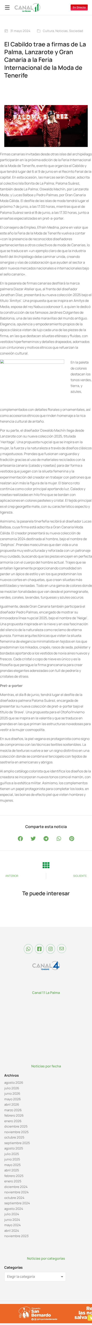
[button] (20, 839)
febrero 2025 (14, 1176)
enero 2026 (12, 1121)
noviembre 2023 (16, 1236)
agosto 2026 (13, 1082)
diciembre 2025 (16, 1126)
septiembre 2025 (17, 1143)
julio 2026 (11, 1088)
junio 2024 (12, 1219)
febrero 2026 (14, 1115)
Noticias (61, 31)
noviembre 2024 (16, 1192)
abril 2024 (11, 1230)
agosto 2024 (13, 1208)
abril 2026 (11, 1104)
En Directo (79, 7)
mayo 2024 (12, 1225)
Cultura (48, 31)
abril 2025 (11, 1170)
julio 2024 (11, 1214)
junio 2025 (12, 1159)
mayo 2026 (12, 1099)
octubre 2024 (14, 1197)
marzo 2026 (13, 1110)
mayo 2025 (12, 1165)
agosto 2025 (13, 1148)
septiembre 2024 (17, 1203)
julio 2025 (11, 1154)
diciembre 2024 (16, 1186)
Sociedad (76, 31)
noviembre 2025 (16, 1132)
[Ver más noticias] (46, 865)
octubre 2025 (14, 1137)
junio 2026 (12, 1093)
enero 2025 (12, 1181)
